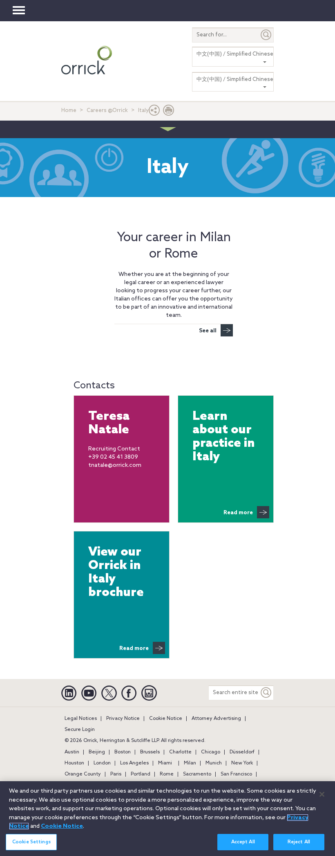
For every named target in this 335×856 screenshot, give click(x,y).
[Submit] (266, 35)
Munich (213, 763)
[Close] (322, 794)
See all (208, 331)
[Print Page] (168, 112)
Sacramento (197, 774)
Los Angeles (134, 763)
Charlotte (180, 752)
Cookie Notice (165, 719)
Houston (74, 763)
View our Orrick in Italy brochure (116, 573)
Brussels (150, 752)
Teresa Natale (109, 423)
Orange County (83, 774)
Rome (167, 774)
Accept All (243, 842)
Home (68, 111)
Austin (72, 752)
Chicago (210, 752)
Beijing (97, 752)
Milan (190, 763)
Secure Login (80, 730)
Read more (238, 513)
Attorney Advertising (216, 719)
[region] (167, 818)
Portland (140, 774)
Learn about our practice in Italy (223, 437)
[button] (154, 112)
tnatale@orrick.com (114, 465)
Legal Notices (81, 719)
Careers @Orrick (107, 111)
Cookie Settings (31, 842)
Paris (115, 774)
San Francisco (236, 774)
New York (242, 763)
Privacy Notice (123, 719)
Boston (122, 752)
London (102, 763)
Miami (165, 763)
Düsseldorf (242, 752)
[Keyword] (266, 692)
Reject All (299, 842)
